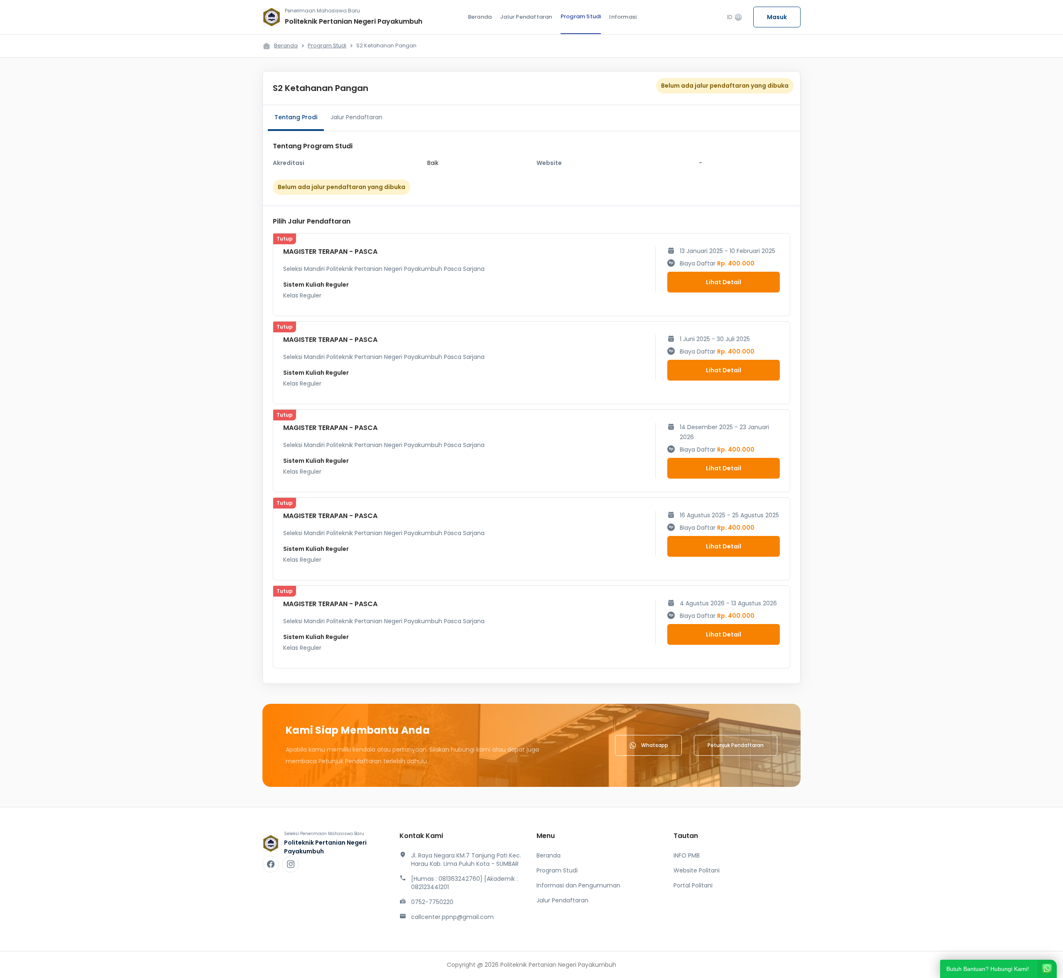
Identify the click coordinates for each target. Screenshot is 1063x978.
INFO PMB (687, 855)
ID (734, 17)
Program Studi (581, 16)
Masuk (777, 17)
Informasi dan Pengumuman (578, 885)
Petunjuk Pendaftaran (736, 745)
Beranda (480, 17)
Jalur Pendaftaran (526, 17)
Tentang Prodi (295, 117)
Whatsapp (654, 745)
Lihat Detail (723, 282)
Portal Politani (693, 885)
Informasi (623, 17)
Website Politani (697, 870)
